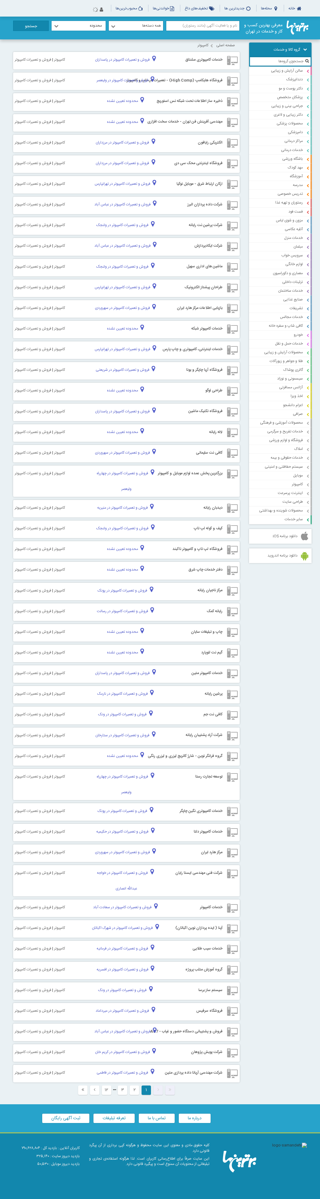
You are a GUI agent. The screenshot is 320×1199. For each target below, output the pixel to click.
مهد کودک (295, 167)
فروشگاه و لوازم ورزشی (286, 440)
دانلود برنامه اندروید (283, 555)
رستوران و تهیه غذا (289, 202)
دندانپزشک (294, 79)
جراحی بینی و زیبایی (287, 106)
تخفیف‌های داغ (197, 8)
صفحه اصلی (225, 45)
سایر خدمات (294, 519)
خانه (292, 8)
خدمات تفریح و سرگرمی (285, 431)
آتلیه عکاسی (294, 229)
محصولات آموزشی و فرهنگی (281, 423)
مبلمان (298, 247)
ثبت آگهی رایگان (65, 1118)
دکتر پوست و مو (291, 88)
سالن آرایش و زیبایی (287, 71)
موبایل (298, 475)
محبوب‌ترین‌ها (126, 8)
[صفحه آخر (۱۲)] (83, 1090)
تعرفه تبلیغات (114, 1118)
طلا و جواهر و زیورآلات (286, 361)
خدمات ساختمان (290, 291)
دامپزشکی (295, 132)
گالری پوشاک (293, 370)
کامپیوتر (297, 484)
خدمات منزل (293, 238)
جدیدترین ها (234, 8)
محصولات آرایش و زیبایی (283, 352)
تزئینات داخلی (292, 282)
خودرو (298, 335)
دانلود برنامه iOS (285, 536)
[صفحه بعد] (94, 1090)
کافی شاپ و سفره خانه (286, 326)
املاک (298, 449)
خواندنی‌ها (161, 8)
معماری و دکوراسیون (288, 273)
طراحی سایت (292, 502)
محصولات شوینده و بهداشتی (281, 510)
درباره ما (195, 1118)
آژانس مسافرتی (291, 387)
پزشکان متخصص (290, 97)
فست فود (295, 212)
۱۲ (106, 1090)
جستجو (31, 26)
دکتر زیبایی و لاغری (288, 115)
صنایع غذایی (293, 299)
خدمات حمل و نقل (289, 343)
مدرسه (298, 185)
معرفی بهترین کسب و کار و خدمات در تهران (263, 28)
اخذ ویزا (297, 396)
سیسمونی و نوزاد (290, 378)
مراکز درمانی (293, 141)
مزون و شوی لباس (289, 220)
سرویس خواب (292, 255)
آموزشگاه (296, 176)
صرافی (298, 414)
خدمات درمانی (292, 150)
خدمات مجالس (291, 317)
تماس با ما (157, 1118)
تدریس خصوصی (290, 194)
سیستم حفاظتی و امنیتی (284, 467)
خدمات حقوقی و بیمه (287, 458)
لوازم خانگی (294, 264)
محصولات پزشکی (290, 123)
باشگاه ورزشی (292, 159)
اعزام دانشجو (293, 405)
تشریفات (296, 308)
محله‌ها (267, 8)
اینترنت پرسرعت (290, 493)
